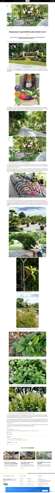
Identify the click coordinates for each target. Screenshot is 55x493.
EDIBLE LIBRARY (29, 478)
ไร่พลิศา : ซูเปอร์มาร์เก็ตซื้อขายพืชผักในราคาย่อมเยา (15, 438)
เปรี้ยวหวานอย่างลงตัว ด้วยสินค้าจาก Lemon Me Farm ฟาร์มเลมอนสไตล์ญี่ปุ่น (10, 463)
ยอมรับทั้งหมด (45, 490)
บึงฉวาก (11, 444)
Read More (5, 468)
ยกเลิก (39, 490)
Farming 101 (21, 478)
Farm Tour (11, 27)
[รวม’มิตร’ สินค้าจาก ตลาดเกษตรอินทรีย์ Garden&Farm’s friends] (27, 455)
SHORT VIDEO (29, 483)
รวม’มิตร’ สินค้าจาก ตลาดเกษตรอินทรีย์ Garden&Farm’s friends (27, 463)
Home (8, 27)
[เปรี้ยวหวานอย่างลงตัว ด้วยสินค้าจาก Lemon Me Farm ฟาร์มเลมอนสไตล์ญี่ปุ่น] (11, 455)
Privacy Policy (40, 486)
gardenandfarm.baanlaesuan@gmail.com (45, 481)
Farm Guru (21, 481)
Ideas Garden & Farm (30, 481)
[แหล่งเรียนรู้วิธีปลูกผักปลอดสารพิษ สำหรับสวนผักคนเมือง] (44, 455)
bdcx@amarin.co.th (40, 485)
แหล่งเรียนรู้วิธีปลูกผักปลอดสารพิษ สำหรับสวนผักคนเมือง (44, 463)
